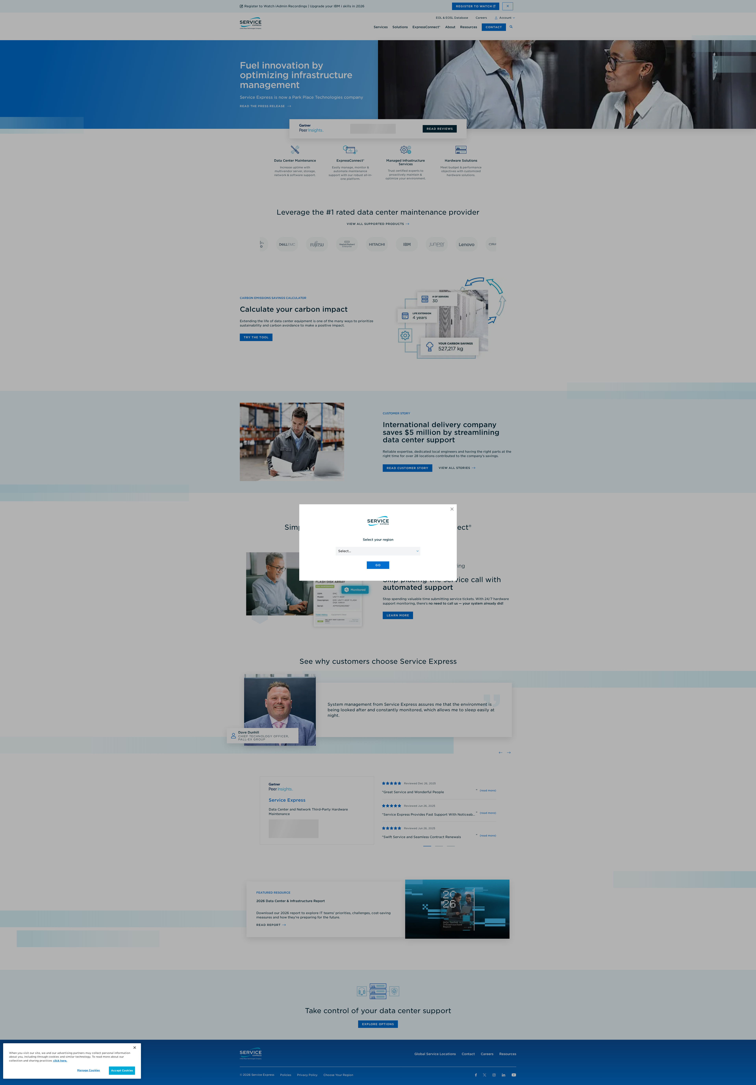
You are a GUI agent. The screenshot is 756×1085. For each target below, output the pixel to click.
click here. (60, 1060)
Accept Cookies (122, 1070)
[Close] (134, 1047)
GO (378, 565)
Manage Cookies (88, 1070)
